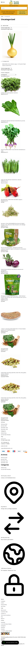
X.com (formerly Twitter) (6, 624)
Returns (2, 618)
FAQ (2, 616)
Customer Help (4, 611)
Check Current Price (6, 65)
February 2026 (4, 424)
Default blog (3, 433)
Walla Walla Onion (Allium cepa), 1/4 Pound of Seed (14, 64)
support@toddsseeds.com (6, 448)
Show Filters (5, 25)
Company (3, 601)
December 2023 (4, 429)
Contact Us (3, 613)
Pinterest (3, 627)
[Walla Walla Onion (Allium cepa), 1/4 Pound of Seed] (14, 46)
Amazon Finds (3, 438)
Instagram (3, 625)
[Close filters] (1, 471)
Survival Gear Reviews (6, 434)
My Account (3, 610)
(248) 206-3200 (4, 446)
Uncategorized (5, 61)
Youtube (3, 629)
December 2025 (4, 427)
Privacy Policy (4, 604)
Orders (2, 602)
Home (2, 16)
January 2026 (4, 425)
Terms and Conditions (6, 615)
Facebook (3, 622)
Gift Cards (3, 606)
